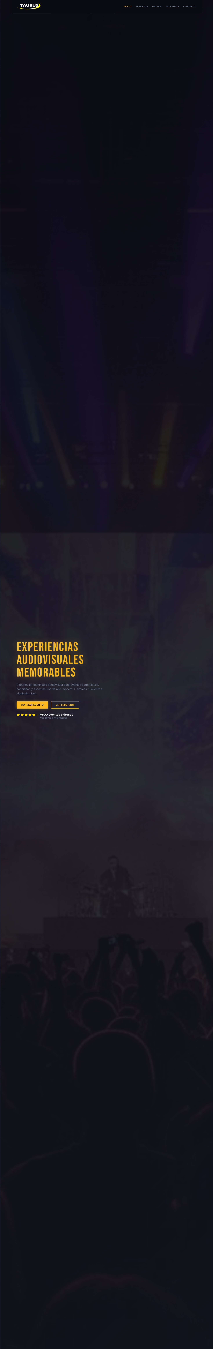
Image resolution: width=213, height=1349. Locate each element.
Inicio (127, 6)
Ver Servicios (65, 704)
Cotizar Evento (32, 704)
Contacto (189, 6)
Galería (157, 6)
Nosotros (172, 6)
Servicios (142, 6)
